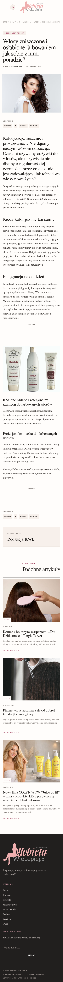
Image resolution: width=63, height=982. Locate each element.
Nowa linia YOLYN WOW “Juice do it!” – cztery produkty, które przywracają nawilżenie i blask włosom (31, 796)
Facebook (7, 125)
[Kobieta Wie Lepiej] (31, 7)
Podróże (7, 914)
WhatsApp (33, 125)
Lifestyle (7, 899)
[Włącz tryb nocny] (12, 7)
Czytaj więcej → (11, 650)
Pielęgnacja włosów (51, 22)
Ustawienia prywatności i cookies (19, 978)
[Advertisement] (31, 333)
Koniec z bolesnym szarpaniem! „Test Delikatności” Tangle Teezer (29, 633)
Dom (5, 890)
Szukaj (31, 955)
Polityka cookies (35, 974)
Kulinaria (7, 894)
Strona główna (9, 22)
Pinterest (23, 125)
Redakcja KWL (16, 67)
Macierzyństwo (10, 904)
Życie (5, 923)
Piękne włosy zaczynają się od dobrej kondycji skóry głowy (29, 712)
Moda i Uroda (25, 22)
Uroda (36, 22)
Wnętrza (7, 918)
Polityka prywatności (13, 974)
